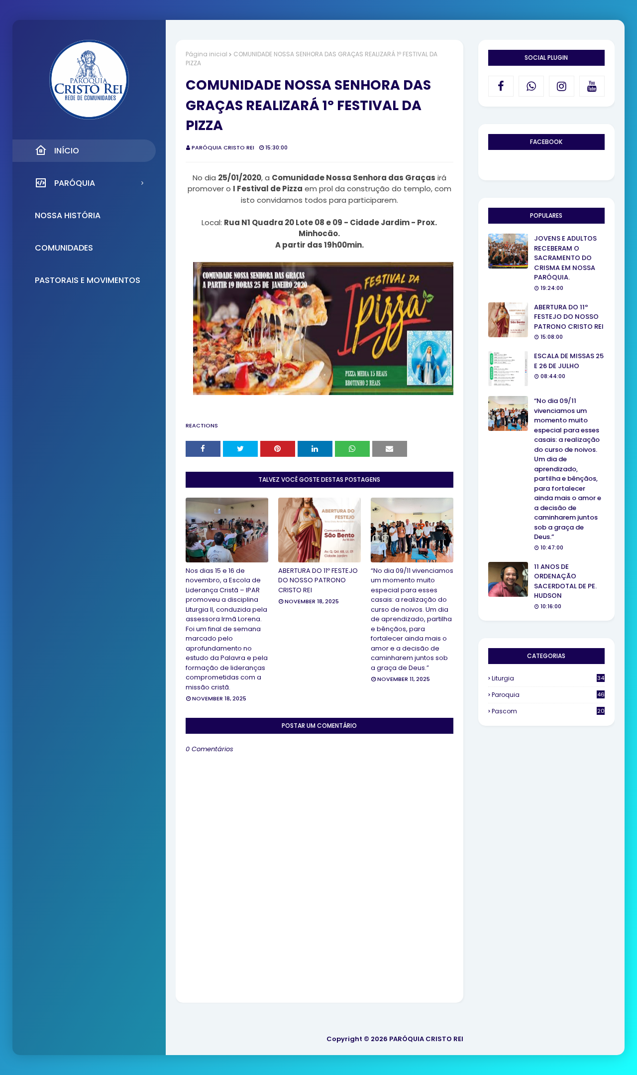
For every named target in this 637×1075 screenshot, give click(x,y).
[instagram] (561, 86)
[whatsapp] (531, 86)
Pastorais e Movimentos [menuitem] (87, 280)
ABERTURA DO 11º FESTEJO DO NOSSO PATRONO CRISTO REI (318, 580)
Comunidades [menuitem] (64, 248)
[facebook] (501, 86)
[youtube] (592, 86)
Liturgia (548, 678)
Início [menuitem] (66, 150)
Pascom (548, 711)
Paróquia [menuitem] (74, 183)
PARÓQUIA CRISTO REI (223, 147)
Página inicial (206, 54)
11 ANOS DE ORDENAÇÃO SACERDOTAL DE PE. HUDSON (565, 581)
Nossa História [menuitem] (68, 215)
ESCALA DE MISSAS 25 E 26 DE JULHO (569, 361)
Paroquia (548, 694)
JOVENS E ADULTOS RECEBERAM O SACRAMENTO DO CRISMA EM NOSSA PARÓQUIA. (565, 258)
